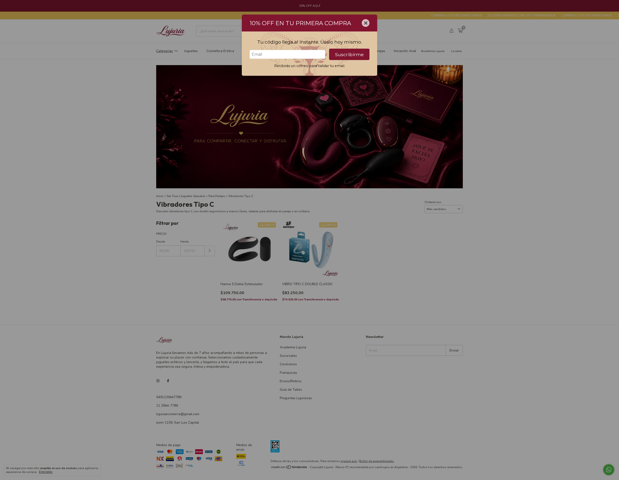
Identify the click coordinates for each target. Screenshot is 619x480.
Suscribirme (349, 54)
